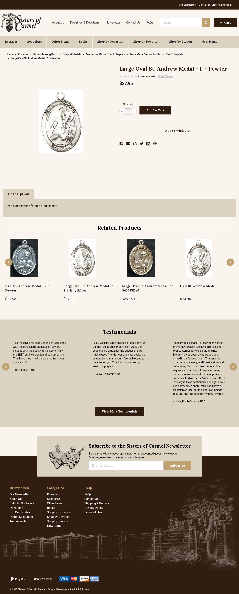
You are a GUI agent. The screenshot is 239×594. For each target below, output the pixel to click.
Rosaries (11, 41)
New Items (209, 41)
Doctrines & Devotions (85, 22)
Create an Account (222, 4)
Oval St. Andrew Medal (198, 286)
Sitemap (42, 589)
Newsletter (113, 22)
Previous (8, 262)
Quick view (24, 253)
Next (230, 262)
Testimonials (18, 521)
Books (83, 41)
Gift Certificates (187, 4)
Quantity (128, 104)
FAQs (149, 22)
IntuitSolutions (81, 589)
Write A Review (165, 76)
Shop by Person (180, 41)
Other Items (60, 41)
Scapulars (34, 41)
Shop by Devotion (146, 41)
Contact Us (133, 22)
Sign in (202, 4)
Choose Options (199, 261)
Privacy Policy (93, 508)
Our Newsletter (20, 494)
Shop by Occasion (110, 41)
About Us (58, 22)
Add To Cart (24, 261)
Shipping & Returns (96, 503)
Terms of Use (93, 512)
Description (18, 194)
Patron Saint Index (22, 517)
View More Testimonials (119, 411)
